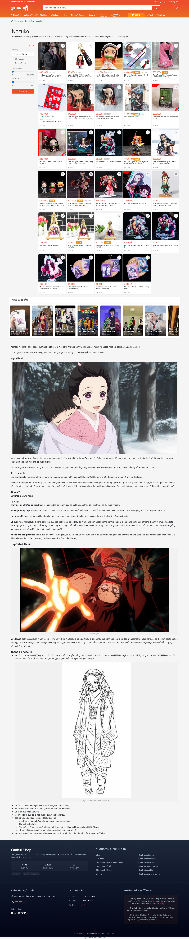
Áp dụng (23, 91)
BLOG (137, 15)
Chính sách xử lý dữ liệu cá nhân (109, 862)
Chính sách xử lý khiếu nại (149, 873)
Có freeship (19, 58)
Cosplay (91, 15)
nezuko (39, 21)
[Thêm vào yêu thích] (63, 46)
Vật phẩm (55, 15)
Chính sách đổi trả (103, 866)
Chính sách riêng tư (104, 870)
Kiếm (65, 15)
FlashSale (17, 15)
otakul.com (95, 933)
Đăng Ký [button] (174, 1)
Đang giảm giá (20, 63)
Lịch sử (161, 15)
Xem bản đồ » (20, 901)
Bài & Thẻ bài (32, 15)
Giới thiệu (100, 858)
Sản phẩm (29, 21)
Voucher (104, 15)
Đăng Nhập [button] (161, 1)
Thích (151, 15)
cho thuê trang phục (31, 874)
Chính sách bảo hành (147, 854)
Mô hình (43, 15)
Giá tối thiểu (17, 68)
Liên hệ (99, 873)
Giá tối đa (16, 79)
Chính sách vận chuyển (148, 866)
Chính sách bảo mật (146, 862)
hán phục (16, 874)
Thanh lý (116, 15)
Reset (31, 45)
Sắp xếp (15, 50)
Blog (98, 854)
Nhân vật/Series (77, 15)
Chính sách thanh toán (147, 858)
